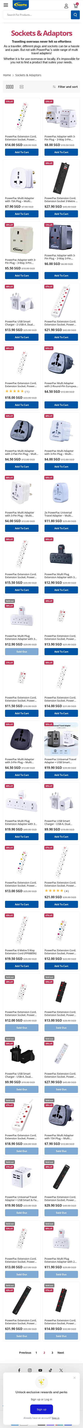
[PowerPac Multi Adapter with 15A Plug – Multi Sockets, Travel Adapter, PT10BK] (61, 1115)
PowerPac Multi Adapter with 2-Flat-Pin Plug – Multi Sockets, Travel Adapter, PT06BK (21, 452)
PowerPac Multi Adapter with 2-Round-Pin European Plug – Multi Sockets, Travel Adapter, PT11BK (61, 385)
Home (7, 75)
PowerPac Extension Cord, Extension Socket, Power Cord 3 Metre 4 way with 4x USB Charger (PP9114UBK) (61, 1199)
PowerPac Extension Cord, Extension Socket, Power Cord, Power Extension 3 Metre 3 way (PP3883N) (20, 1260)
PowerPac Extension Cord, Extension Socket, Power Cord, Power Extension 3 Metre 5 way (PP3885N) (20, 576)
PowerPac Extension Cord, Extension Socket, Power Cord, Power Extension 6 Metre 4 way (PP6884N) (20, 385)
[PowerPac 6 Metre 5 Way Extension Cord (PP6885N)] (22, 930)
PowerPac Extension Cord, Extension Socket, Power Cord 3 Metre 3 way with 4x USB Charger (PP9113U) (61, 1075)
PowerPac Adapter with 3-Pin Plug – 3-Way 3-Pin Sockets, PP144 (20, 261)
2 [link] (44, 1352)
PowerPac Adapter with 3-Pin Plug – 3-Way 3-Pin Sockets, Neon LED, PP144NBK (60, 257)
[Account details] (66, 6)
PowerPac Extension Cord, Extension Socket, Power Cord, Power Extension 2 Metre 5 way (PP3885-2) (20, 138)
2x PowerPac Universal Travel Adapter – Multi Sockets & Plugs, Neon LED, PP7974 (61, 514)
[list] (21, 86)
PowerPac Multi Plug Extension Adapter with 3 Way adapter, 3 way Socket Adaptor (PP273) (21, 637)
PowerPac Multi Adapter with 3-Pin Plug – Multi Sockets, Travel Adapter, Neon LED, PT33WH (59, 452)
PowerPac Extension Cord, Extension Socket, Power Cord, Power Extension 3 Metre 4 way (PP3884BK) (60, 1322)
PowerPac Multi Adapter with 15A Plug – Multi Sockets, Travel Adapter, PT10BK (59, 1137)
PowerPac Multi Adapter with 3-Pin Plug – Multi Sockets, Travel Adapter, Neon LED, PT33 (19, 514)
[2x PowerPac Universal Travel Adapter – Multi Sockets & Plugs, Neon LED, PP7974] (61, 492)
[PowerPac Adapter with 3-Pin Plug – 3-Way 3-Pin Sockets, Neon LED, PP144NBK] (61, 237)
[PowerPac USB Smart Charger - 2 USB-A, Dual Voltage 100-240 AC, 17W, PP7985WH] (22, 301)
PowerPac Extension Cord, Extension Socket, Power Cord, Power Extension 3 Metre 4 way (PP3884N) (60, 699)
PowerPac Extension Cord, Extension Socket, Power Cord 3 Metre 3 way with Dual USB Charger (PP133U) (21, 1137)
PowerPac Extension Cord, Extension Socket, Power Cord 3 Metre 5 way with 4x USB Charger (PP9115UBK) (21, 1322)
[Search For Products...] (75, 14)
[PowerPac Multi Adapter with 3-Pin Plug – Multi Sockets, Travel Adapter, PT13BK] (22, 739)
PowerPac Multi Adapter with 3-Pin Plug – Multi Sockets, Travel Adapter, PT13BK (19, 761)
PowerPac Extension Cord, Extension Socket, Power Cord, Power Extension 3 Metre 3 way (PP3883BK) (60, 1014)
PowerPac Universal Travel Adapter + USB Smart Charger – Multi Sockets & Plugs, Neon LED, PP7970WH (60, 761)
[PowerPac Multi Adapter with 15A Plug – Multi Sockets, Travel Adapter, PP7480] (22, 178)
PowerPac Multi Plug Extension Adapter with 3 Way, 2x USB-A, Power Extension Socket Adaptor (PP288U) (20, 822)
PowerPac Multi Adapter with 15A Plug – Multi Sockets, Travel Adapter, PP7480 (19, 200)
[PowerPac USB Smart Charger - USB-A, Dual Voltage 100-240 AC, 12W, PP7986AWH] (61, 801)
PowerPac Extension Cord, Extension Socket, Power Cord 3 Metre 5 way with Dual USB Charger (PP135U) (61, 323)
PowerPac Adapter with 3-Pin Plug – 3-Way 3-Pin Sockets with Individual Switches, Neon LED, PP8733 (60, 138)
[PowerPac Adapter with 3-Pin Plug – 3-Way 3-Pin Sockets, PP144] (22, 240)
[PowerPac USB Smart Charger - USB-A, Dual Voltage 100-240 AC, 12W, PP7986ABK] (22, 1054)
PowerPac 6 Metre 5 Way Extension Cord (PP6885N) (20, 952)
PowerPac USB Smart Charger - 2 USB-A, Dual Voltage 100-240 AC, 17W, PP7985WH (20, 323)
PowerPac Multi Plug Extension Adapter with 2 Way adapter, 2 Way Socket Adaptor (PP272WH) (61, 1260)
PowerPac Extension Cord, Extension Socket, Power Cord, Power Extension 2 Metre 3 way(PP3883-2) (60, 952)
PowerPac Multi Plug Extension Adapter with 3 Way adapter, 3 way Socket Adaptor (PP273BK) (61, 576)
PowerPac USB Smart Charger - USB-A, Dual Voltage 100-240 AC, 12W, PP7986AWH (59, 822)
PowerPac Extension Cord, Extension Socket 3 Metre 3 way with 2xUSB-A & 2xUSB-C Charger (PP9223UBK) (61, 200)
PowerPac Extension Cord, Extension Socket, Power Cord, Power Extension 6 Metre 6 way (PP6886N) (60, 884)
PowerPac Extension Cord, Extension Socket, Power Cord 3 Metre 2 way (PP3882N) (20, 1014)
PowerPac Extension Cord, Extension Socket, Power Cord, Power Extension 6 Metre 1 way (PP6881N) (60, 637)
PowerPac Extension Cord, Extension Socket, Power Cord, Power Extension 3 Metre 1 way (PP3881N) (20, 699)
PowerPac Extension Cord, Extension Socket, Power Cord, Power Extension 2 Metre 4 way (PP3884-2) (20, 884)
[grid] (9, 86)
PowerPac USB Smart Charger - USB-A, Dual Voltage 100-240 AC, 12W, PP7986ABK (20, 1075)
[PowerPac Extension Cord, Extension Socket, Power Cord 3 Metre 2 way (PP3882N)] (22, 992)
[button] (5, 5)
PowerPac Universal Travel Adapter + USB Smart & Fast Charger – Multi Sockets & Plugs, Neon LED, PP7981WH (21, 1199)
